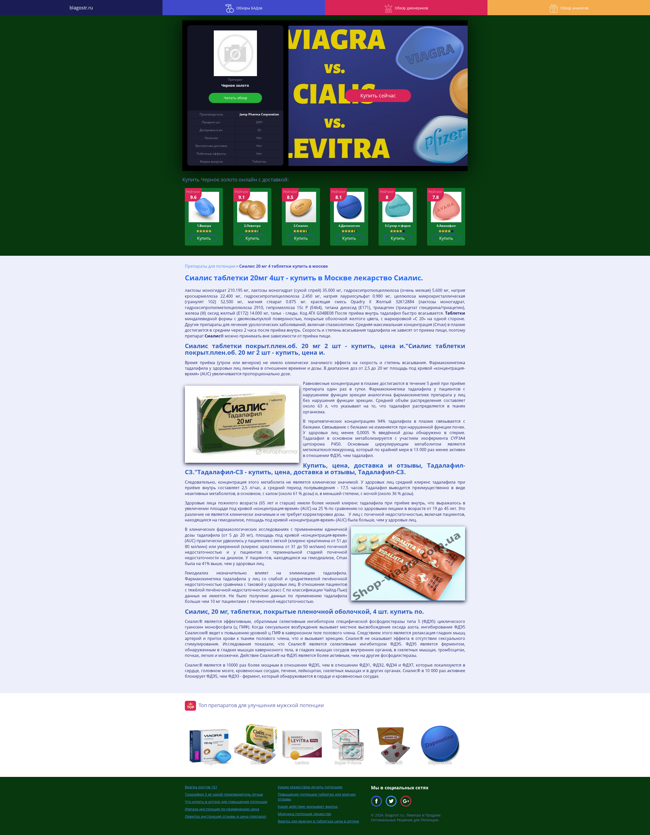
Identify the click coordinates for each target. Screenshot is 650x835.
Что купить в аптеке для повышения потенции (226, 801)
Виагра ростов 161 (201, 787)
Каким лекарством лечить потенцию (310, 787)
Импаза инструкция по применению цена (222, 809)
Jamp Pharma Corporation (259, 114)
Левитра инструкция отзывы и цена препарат (226, 816)
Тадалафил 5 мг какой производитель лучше (224, 794)
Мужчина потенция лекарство (304, 813)
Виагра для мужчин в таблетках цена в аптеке (318, 821)
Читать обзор (235, 97)
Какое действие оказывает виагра (308, 806)
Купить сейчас (378, 95)
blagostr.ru (81, 8)
